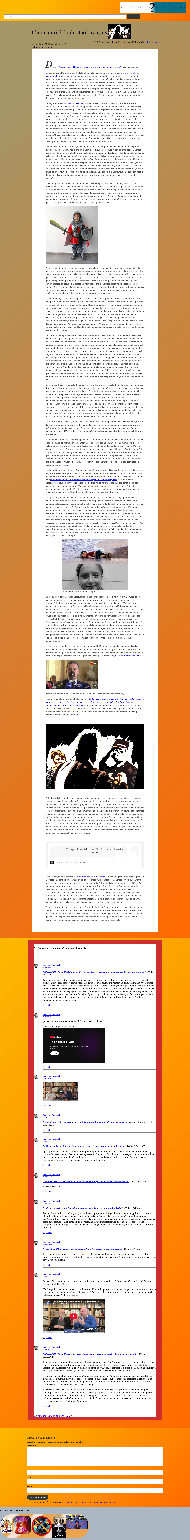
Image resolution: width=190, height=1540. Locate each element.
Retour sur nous (152, 42)
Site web (30, 1486)
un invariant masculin (73, 103)
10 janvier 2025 (47, 1276)
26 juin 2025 (47, 1078)
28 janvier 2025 (47, 1141)
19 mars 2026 (47, 967)
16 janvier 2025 (47, 1244)
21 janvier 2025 (47, 1176)
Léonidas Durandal (51, 965)
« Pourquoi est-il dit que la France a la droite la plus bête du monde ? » (90, 67)
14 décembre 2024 (48, 1349)
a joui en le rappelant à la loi (128, 656)
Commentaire (32, 1446)
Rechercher (134, 17)
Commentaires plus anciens (49, 1415)
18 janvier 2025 (47, 1203)
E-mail (29, 1477)
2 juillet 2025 (47, 1016)
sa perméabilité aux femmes (92, 877)
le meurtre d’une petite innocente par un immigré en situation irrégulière (83, 480)
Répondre (47, 1005)
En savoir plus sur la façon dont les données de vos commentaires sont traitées (90, 1502)
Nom (28, 1468)
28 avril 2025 (47, 1117)
